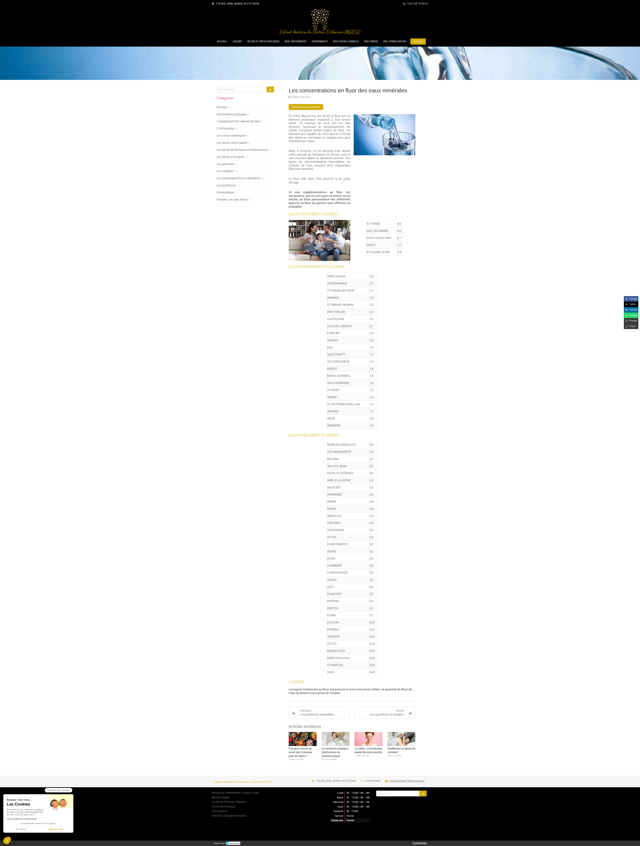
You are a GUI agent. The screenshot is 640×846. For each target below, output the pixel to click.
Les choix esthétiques (231, 135)
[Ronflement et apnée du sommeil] (402, 739)
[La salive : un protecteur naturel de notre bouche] (368, 739)
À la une (222, 107)
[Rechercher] (270, 89)
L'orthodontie (225, 128)
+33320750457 (372, 780)
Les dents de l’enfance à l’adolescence (242, 149)
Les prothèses (226, 185)
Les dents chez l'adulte (232, 142)
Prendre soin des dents (232, 199)
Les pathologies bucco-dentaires (238, 178)
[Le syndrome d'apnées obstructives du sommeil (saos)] (336, 739)
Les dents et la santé (230, 157)
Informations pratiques (232, 114)
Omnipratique (225, 192)
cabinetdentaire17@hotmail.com (407, 780)
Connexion (419, 843)
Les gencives (225, 164)
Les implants (225, 171)
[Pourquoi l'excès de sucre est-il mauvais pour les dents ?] (303, 739)
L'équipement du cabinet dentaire (239, 121)
